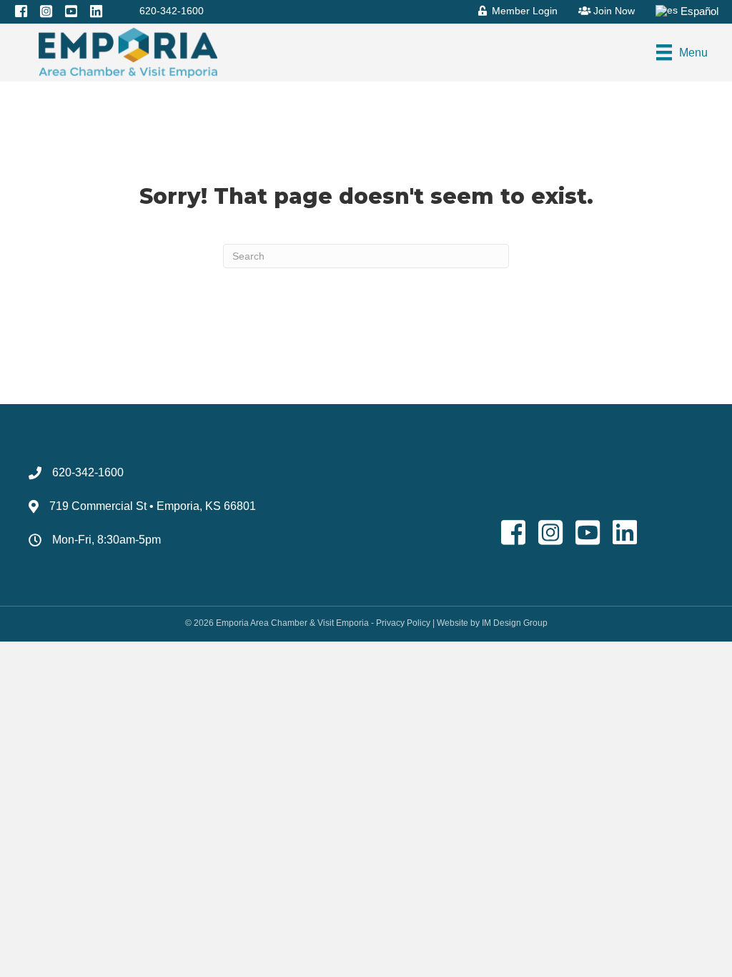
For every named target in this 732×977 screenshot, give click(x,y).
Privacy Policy (403, 623)
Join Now (612, 11)
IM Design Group (515, 623)
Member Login (523, 11)
